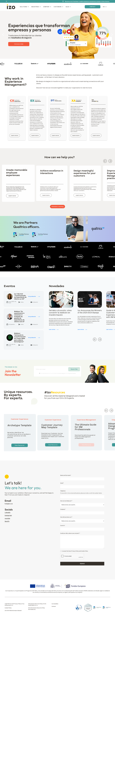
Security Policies (72, 373)
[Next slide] (110, 161)
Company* (62, 509)
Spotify (7, 521)
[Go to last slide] (105, 161)
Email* (62, 483)
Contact (54, 606)
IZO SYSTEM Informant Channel (13, 610)
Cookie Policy (8, 608)
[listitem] (18, 185)
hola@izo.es (9, 504)
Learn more (18, 48)
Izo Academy (55, 603)
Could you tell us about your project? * (70, 533)
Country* (62, 525)
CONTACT (92, 6)
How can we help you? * (66, 501)
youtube (7, 518)
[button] (24, 7)
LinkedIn (7, 512)
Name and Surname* (65, 475)
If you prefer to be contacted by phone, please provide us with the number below (81, 493)
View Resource (19, 445)
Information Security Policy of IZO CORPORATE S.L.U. (37, 604)
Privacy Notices (61, 373)
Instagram (8, 515)
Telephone (62, 491)
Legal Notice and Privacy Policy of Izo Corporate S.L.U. (14, 604)
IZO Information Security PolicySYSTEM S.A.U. (36, 608)
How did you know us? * (66, 517)
